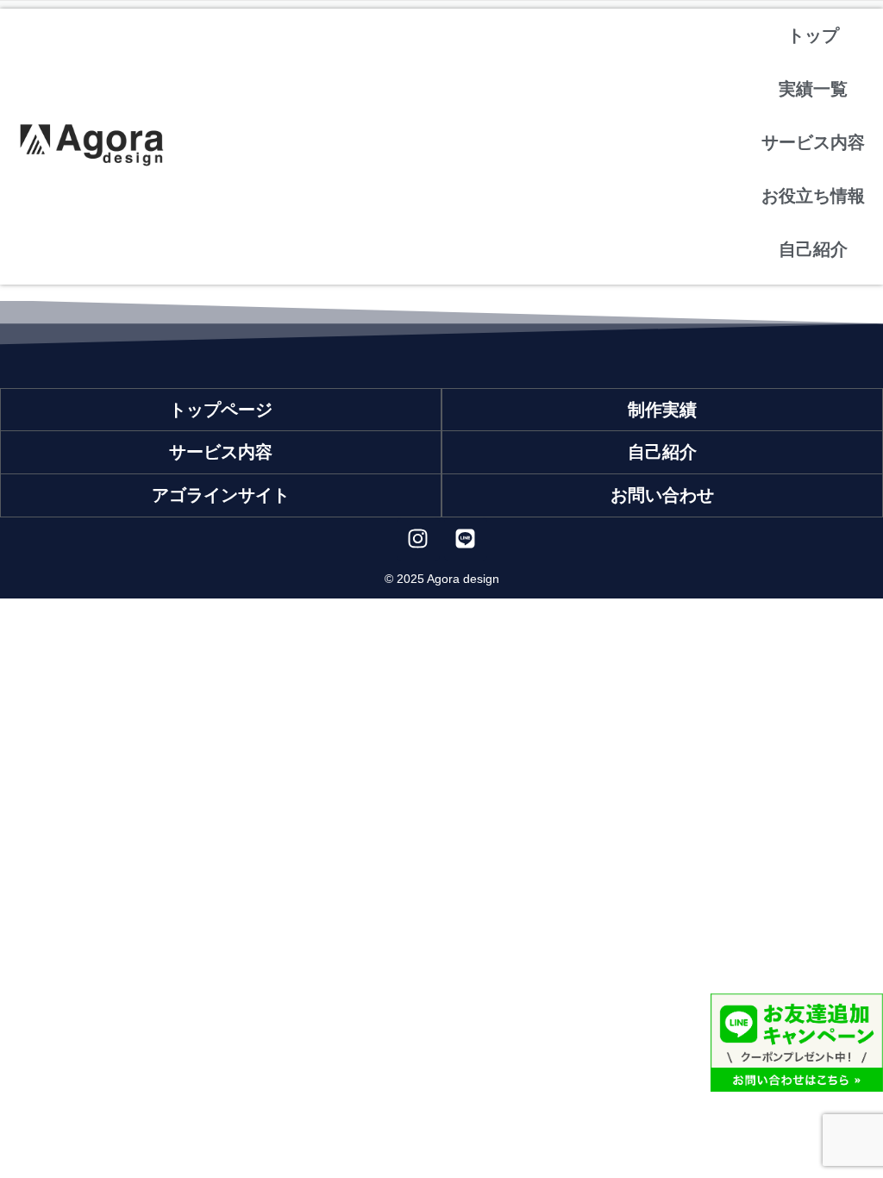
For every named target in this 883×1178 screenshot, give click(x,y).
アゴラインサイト (221, 495)
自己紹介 (813, 249)
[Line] (465, 539)
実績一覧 (813, 88)
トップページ (220, 409)
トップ (813, 35)
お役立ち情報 (813, 195)
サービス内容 (813, 142)
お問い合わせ (662, 495)
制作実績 (662, 409)
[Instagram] (418, 539)
